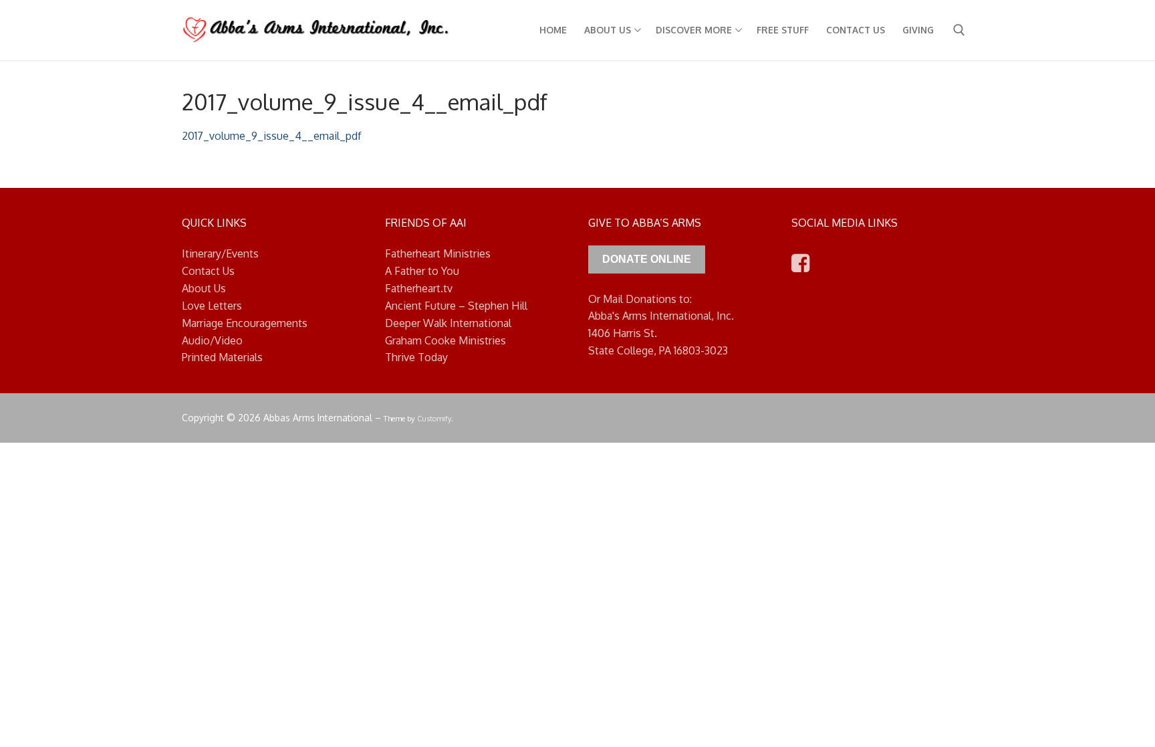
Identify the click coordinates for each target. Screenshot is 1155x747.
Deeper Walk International (448, 323)
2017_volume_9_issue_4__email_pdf (272, 135)
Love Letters (212, 305)
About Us (204, 288)
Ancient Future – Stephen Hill (456, 305)
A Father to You (422, 271)
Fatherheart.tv (419, 288)
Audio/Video (212, 340)
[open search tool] (959, 30)
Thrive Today (416, 357)
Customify (434, 418)
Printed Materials (222, 357)
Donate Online (646, 259)
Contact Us (208, 271)
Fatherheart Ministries (438, 253)
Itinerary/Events (220, 253)
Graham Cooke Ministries (445, 340)
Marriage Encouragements (244, 323)
